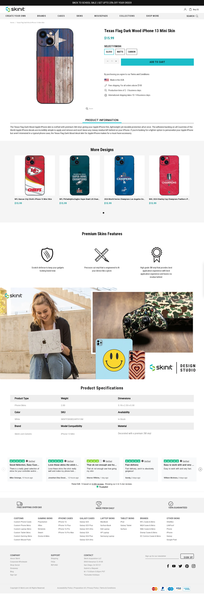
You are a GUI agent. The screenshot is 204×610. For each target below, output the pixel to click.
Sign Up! (13, 575)
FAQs (53, 562)
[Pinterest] (187, 566)
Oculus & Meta (43, 536)
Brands (144, 518)
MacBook (104, 522)
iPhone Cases (65, 518)
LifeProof (170, 525)
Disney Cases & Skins (148, 533)
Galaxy (169, 536)
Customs (18, 518)
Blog (12, 572)
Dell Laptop (104, 529)
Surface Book (105, 525)
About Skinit (15, 558)
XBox (40, 525)
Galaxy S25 (84, 522)
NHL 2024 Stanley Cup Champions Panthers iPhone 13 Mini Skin (169, 199)
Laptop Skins (107, 518)
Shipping (54, 558)
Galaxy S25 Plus (86, 525)
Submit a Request (91, 568)
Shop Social (15, 565)
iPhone (169, 533)
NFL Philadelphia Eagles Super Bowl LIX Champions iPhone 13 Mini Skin (80, 199)
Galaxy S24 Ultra (86, 540)
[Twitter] (180, 566)
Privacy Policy (93, 588)
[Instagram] (193, 566)
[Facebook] (168, 566)
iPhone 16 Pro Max (66, 533)
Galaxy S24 (84, 533)
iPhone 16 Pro (64, 529)
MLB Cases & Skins (147, 525)
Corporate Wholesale (18, 562)
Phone (169, 529)
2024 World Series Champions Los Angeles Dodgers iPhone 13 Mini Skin (124, 199)
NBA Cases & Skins (147, 529)
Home (12, 22)
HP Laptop (104, 533)
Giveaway (14, 568)
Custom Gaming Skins (23, 536)
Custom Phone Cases (22, 522)
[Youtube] (174, 566)
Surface (124, 529)
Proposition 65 (80, 588)
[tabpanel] (124, 183)
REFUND (54, 565)
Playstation (42, 522)
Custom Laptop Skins (22, 529)
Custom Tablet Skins (22, 533)
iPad (122, 522)
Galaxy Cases (87, 518)
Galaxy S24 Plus (86, 536)
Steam (40, 533)
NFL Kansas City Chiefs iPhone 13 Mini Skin (33, 199)
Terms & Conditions (108, 588)
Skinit (15, 9)
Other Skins (173, 518)
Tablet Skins (127, 518)
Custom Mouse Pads (22, 540)
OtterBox (170, 522)
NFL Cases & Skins (147, 522)
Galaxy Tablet (126, 525)
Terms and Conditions (140, 74)
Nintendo (41, 529)
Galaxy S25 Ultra (86, 529)
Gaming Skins (45, 518)
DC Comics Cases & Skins (150, 536)
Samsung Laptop (107, 536)
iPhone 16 (62, 522)
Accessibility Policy (65, 588)
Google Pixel (172, 540)
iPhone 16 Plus (64, 525)
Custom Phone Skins (22, 525)
